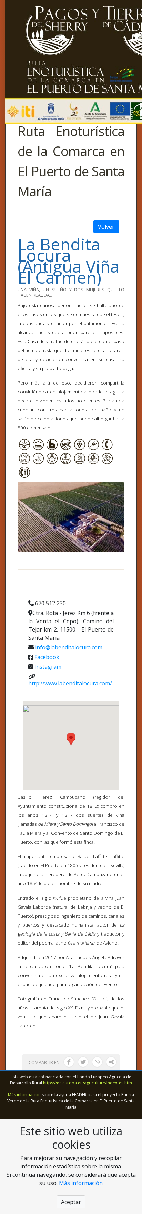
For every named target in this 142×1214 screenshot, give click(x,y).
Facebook (46, 657)
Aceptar (71, 1202)
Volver (106, 226)
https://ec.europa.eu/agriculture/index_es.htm (87, 1083)
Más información (24, 1095)
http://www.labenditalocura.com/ (70, 683)
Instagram (47, 667)
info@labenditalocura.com (68, 647)
